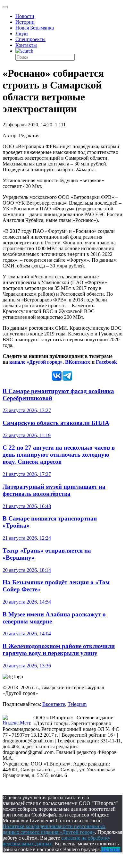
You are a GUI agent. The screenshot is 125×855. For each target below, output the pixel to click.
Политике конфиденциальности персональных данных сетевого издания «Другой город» (54, 829)
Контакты (26, 45)
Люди (21, 33)
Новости (24, 16)
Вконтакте (53, 704)
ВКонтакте (77, 362)
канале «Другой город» (36, 362)
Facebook (106, 362)
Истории (25, 22)
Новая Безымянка (34, 27)
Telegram (77, 704)
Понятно (110, 849)
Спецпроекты (30, 39)
